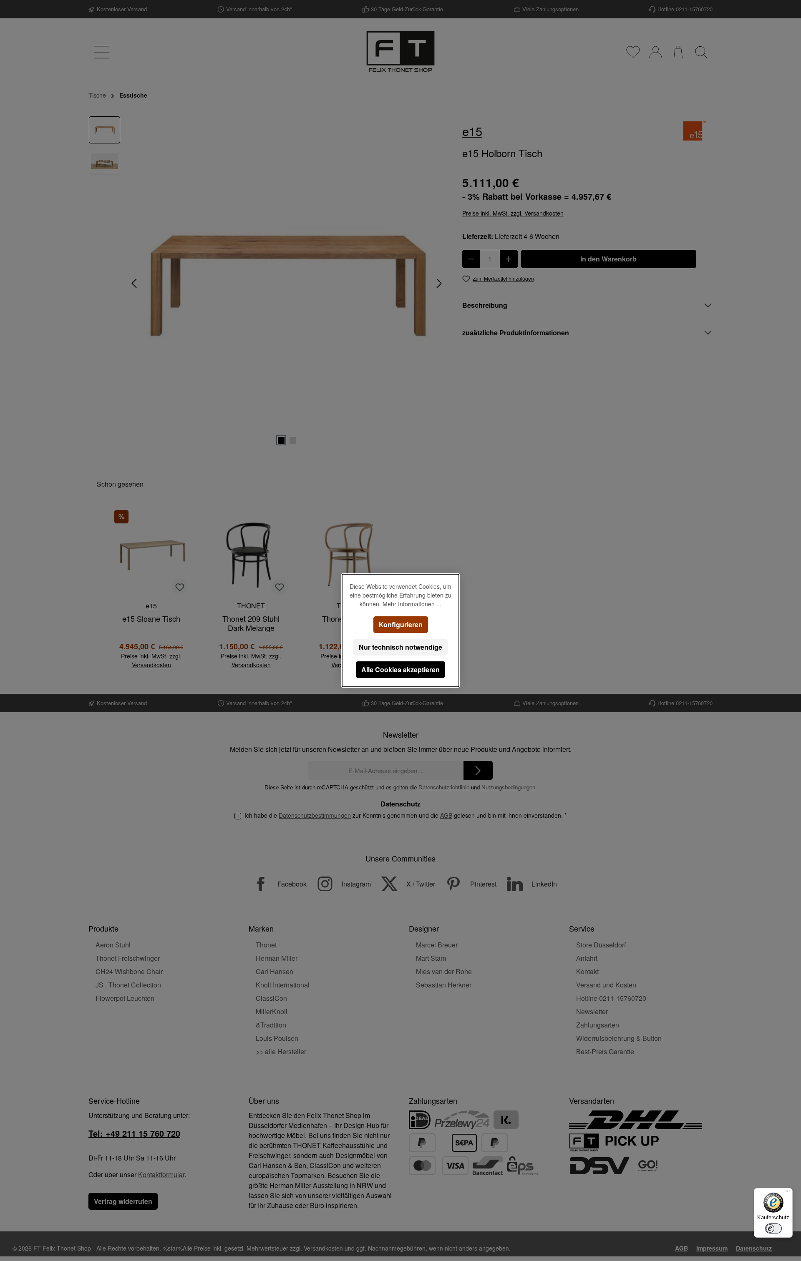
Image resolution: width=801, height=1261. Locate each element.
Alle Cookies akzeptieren (400, 669)
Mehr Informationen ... (412, 604)
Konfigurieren (401, 624)
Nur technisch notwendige (400, 647)
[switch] (773, 1228)
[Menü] (788, 1193)
